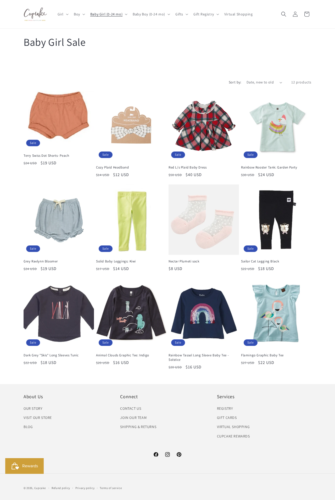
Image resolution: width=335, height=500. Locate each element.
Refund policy (61, 488)
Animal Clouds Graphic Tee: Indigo (122, 355)
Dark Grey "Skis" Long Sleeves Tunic (51, 355)
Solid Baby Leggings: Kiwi (116, 261)
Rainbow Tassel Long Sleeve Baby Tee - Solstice (199, 357)
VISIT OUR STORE (38, 417)
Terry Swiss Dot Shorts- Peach (46, 156)
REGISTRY (225, 408)
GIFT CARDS (227, 417)
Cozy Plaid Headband (112, 167)
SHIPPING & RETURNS (138, 426)
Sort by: (235, 82)
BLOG (28, 426)
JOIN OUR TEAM (133, 417)
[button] (62, 14)
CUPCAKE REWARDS (233, 436)
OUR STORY (33, 408)
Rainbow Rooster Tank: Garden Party (269, 167)
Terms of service (111, 488)
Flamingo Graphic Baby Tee (262, 355)
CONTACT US (130, 408)
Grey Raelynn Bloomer (41, 261)
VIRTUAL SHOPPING (233, 426)
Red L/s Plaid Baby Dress (187, 167)
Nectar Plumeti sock (184, 261)
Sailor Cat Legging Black (260, 261)
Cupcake (40, 488)
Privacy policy (85, 488)
